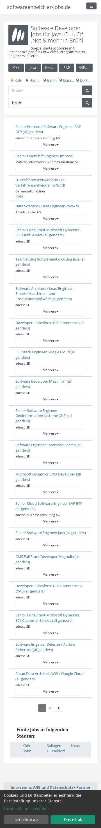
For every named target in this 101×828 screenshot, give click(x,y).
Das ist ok (73, 819)
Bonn (26, 750)
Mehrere (49, 144)
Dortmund (86, 80)
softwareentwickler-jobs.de (39, 7)
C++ (16, 67)
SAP (67, 67)
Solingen (54, 745)
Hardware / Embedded (51, 67)
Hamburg (35, 80)
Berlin (51, 80)
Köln (18, 80)
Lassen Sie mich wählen (26, 808)
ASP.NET (85, 67)
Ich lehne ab (26, 819)
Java (33, 67)
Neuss (76, 745)
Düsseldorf (68, 80)
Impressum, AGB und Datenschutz (42, 787)
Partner (83, 787)
